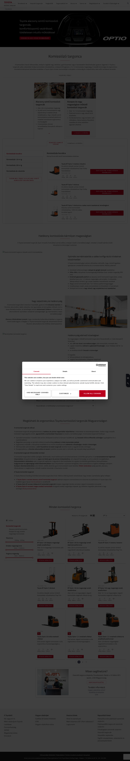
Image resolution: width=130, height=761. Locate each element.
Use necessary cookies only (37, 393)
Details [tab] (65, 371)
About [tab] (93, 371)
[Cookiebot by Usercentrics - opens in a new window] (97, 365)
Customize (64, 393)
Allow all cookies (92, 393)
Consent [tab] (36, 371)
